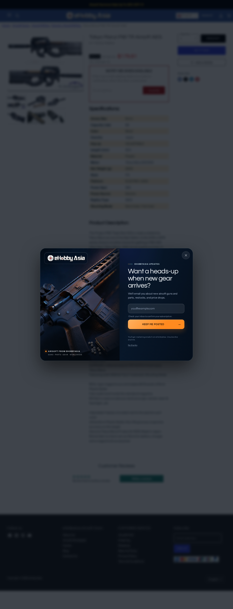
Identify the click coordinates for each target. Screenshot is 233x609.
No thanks (132, 345)
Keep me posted (153, 324)
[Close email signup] (186, 255)
